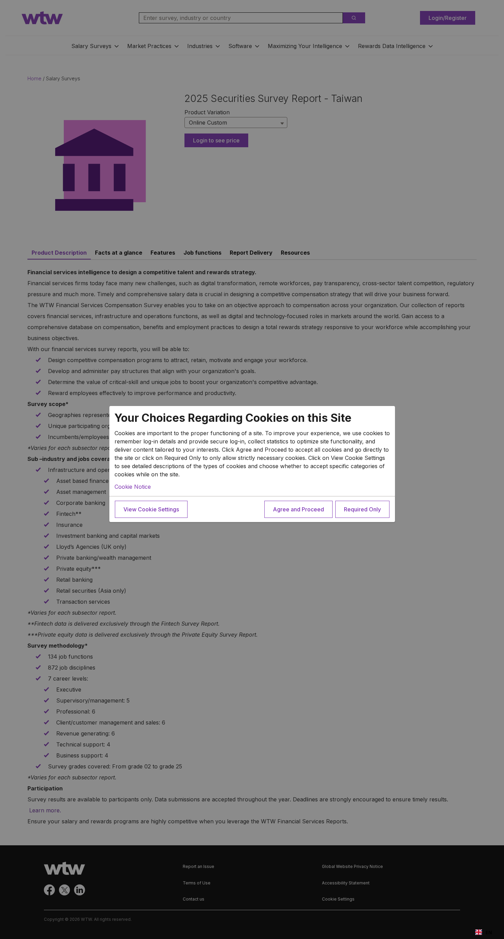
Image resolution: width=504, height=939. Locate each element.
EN (488, 932)
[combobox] (483, 932)
